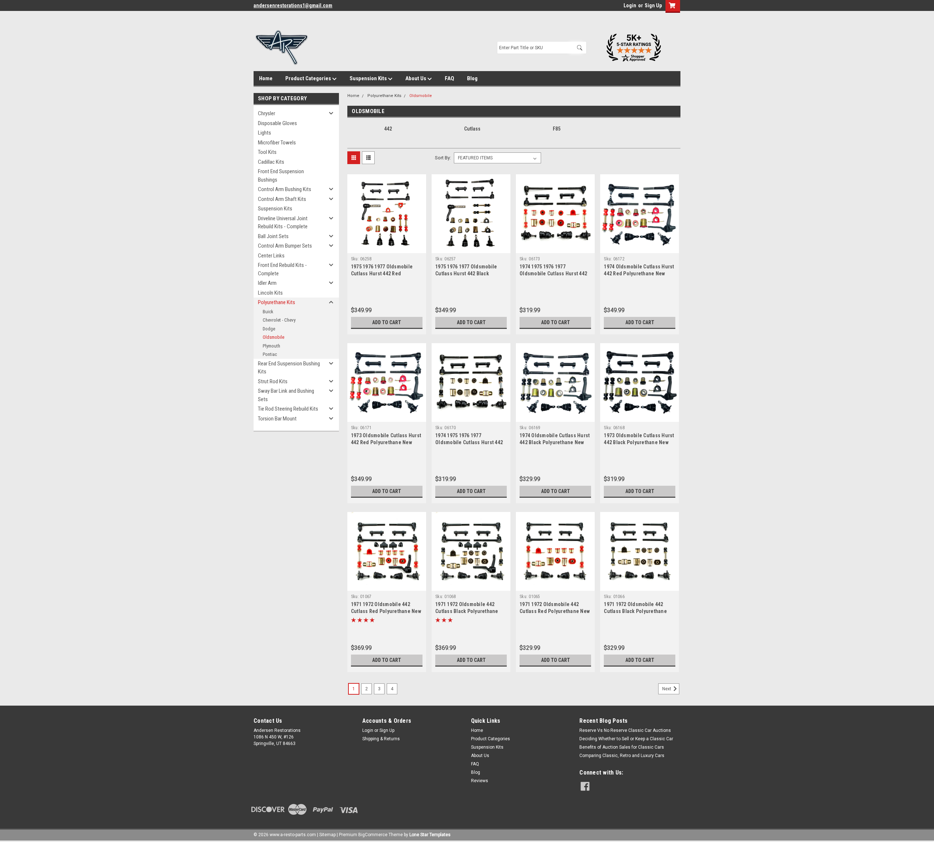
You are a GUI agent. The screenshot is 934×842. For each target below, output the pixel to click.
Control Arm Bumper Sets (285, 245)
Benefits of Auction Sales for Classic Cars (621, 747)
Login (630, 5)
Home (266, 78)
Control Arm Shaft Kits (282, 199)
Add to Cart (386, 322)
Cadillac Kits (271, 162)
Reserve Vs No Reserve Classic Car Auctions (625, 730)
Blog (472, 78)
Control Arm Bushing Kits (284, 189)
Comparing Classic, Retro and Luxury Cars (621, 755)
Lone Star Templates (430, 834)
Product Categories (308, 78)
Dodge (269, 328)
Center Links (271, 255)
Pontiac (270, 354)
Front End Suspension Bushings (281, 175)
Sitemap (327, 834)
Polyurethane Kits (276, 302)
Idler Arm (267, 283)
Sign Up (653, 5)
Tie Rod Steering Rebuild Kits (288, 409)
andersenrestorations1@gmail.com (293, 5)
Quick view (387, 248)
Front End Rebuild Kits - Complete (282, 269)
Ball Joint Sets (273, 236)
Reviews (479, 780)
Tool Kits (267, 152)
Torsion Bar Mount (277, 418)
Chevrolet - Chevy (279, 320)
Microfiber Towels (277, 142)
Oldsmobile (273, 337)
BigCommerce (372, 834)
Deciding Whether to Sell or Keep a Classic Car (626, 738)
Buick (268, 311)
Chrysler (266, 113)
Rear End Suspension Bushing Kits (289, 367)
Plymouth (271, 346)
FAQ (449, 78)
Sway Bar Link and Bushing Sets (286, 395)
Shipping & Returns (381, 738)
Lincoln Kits (270, 293)
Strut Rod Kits (272, 381)
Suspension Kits (369, 78)
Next (667, 688)
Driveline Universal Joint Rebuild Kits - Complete (283, 222)
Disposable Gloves (277, 123)
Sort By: (443, 157)
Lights (264, 132)
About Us (416, 78)
